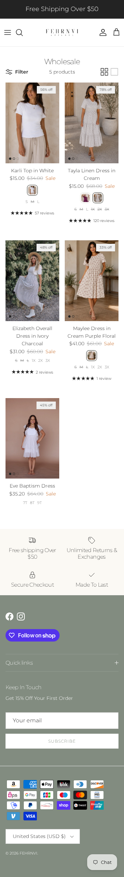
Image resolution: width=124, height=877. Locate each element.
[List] (114, 72)
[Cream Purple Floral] (91, 355)
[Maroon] (85, 198)
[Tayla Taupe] (97, 198)
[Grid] (104, 72)
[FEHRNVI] (62, 32)
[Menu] (7, 32)
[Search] (22, 32)
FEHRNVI (28, 853)
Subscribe (62, 741)
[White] (32, 190)
